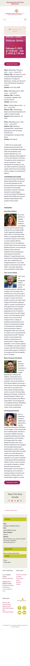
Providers (19, 576)
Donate (18, 584)
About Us (18, 582)
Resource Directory (7, 578)
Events (18, 580)
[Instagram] (24, 608)
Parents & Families (21, 574)
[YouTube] (19, 613)
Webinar (6, 534)
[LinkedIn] (24, 613)
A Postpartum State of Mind (11, 510)
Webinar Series (6, 606)
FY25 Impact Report (7, 612)
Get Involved (19, 578)
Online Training (6, 604)
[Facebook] (19, 608)
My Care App (6, 602)
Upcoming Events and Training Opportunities (15, 3)
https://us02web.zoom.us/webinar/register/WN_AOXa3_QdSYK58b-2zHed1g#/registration (15, 540)
